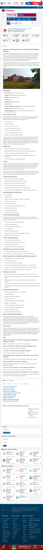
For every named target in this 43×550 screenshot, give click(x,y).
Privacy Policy (24, 528)
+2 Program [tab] (9, 383)
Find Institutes (25, 538)
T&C (24, 531)
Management (5, 524)
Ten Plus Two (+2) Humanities (10, 386)
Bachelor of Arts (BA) (8, 397)
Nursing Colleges (6, 534)
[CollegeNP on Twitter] (39, 7)
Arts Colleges (5, 541)
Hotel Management (5, 530)
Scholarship (15, 525)
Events (14, 537)
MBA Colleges (6, 536)
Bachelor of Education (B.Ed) (9, 394)
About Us (25, 520)
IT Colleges (5, 520)
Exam (14, 536)
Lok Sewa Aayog (16, 529)
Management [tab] (26, 383)
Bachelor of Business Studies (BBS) (11, 399)
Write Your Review (7, 432)
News (14, 522)
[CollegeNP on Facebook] (37, 7)
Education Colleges (5, 538)
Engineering (5, 525)
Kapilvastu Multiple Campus (20, 28)
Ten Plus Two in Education (9, 389)
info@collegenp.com (6, 7)
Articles (14, 527)
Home (24, 518)
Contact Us (24, 523)
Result (14, 520)
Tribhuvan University (26, 62)
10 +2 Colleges (6, 518)
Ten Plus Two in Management (10, 391)
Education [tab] (16, 383)
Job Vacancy (15, 518)
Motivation (15, 532)
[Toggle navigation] (40, 10)
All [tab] (4, 383)
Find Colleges (25, 533)
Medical (4, 522)
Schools (24, 536)
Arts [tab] (21, 383)
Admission (15, 524)
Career (14, 534)
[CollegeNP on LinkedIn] (40, 7)
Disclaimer (25, 525)
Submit (5, 445)
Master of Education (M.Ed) (9, 396)
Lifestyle (25, 541)
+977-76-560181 (33, 417)
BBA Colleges (5, 527)
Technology (15, 531)
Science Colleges (6, 532)
